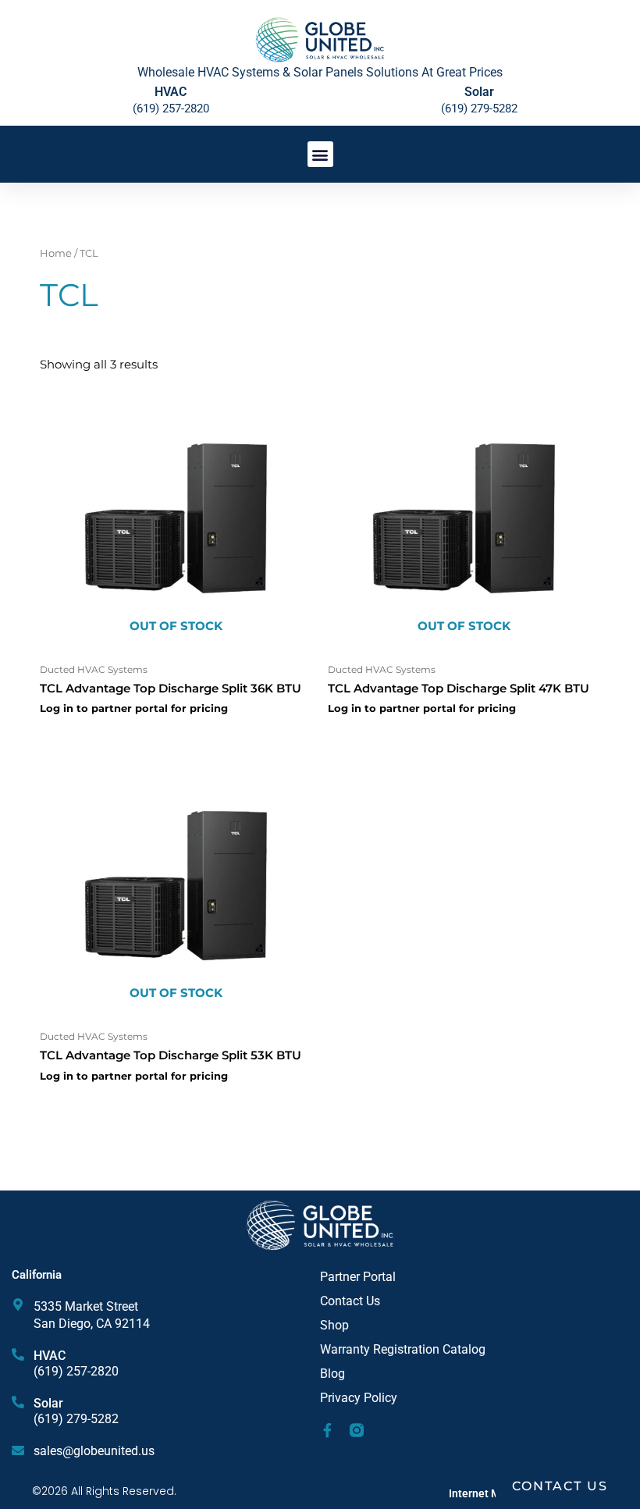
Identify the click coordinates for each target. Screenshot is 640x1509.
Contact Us (350, 1301)
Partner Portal (358, 1276)
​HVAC (171, 91)
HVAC (50, 1355)
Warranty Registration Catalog (402, 1349)
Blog (332, 1373)
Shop (334, 1325)
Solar (479, 91)
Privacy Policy (358, 1397)
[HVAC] (18, 1354)
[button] (320, 154)
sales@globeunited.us (94, 1450)
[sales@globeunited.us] (18, 1450)
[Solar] (18, 1402)
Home (56, 253)
